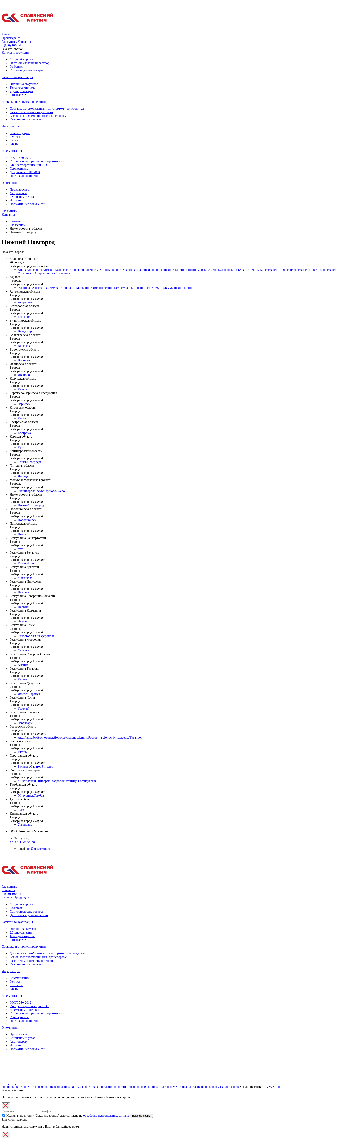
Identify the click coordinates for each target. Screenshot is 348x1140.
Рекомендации (20, 133)
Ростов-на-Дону (99, 737)
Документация (12, 150)
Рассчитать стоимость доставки (31, 112)
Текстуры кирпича (22, 87)
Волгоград (25, 345)
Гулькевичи (100, 269)
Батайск (31, 737)
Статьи (14, 144)
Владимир (25, 331)
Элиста (23, 621)
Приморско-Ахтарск (206, 269)
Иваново (24, 375)
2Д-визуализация (21, 91)
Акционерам (18, 193)
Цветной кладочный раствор (29, 63)
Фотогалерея (18, 94)
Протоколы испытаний (25, 175)
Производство (19, 189)
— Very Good (271, 1086)
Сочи (252, 269)
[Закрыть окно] (6, 1105)
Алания (23, 665)
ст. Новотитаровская (319, 269)
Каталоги (16, 140)
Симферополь (44, 636)
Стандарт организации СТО (29, 165)
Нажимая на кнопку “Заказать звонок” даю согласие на (67, 1115)
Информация (11, 126)
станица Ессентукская (81, 781)
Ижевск (23, 694)
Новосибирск (27, 520)
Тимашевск (62, 273)
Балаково (24, 766)
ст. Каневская (265, 269)
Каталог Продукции (15, 897)
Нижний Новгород (31, 505)
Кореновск (115, 269)
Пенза (22, 534)
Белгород (24, 316)
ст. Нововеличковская (289, 269)
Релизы (15, 136)
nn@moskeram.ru (38, 848)
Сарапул (34, 694)
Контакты (24, 41)
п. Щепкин (80, 737)
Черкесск (24, 404)
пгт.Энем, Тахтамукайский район (168, 287)
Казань (22, 679)
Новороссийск (159, 269)
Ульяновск (25, 824)
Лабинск (143, 269)
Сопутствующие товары (26, 70)
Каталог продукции (15, 52)
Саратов (35, 766)
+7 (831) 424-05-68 (22, 841)
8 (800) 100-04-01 (13, 45)
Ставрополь (58, 781)
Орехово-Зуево (54, 491)
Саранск (23, 650)
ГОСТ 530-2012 (20, 157)
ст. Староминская (43, 273)
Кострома (24, 433)
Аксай (22, 737)
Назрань (23, 592)
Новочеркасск (63, 737)
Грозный (24, 708)
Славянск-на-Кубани (234, 269)
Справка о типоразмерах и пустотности (37, 161)
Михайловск (26, 781)
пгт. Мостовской (180, 269)
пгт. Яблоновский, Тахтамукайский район (116, 287)
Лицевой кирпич (21, 59)
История (15, 200)
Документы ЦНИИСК (25, 172)
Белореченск (63, 269)
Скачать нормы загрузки (26, 119)
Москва (39, 491)
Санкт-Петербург (29, 462)
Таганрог (135, 737)
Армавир (49, 269)
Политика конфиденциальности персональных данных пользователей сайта (134, 1086)
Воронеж (24, 360)
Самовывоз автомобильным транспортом (38, 115)
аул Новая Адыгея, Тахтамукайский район (47, 287)
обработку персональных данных (106, 1115)
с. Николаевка (119, 737)
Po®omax (16, 66)
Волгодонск (45, 737)
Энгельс (47, 766)
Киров (22, 418)
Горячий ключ (82, 269)
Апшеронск (35, 269)
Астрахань (25, 302)
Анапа (22, 269)
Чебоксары (25, 723)
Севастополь (26, 636)
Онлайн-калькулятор (24, 84)
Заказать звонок (141, 1115)
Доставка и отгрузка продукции (24, 101)
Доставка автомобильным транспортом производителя (47, 108)
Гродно (23, 563)
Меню (6, 34)
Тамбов (39, 795)
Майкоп (81, 287)
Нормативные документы (27, 204)
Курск (22, 447)
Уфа (20, 549)
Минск (32, 563)
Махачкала (25, 578)
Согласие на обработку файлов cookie (213, 1086)
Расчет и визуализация (17, 77)
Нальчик (23, 607)
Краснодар (129, 269)
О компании (10, 182)
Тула (21, 810)
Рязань (22, 752)
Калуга (22, 389)
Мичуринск (26, 795)
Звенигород (26, 491)
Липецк (23, 476)
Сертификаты (19, 168)
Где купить (9, 41)
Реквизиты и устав (22, 196)
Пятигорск (42, 781)
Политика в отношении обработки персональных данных (41, 1086)
